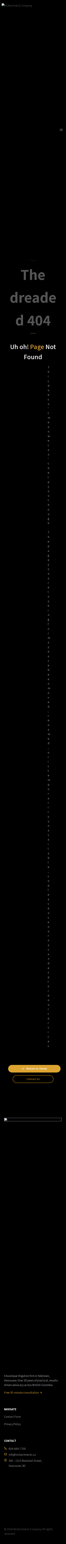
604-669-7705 (17, 1449)
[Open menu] (61, 129)
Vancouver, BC (17, 1466)
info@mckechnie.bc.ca (22, 1454)
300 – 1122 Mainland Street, (25, 1461)
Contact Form (12, 1417)
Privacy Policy (12, 1424)
